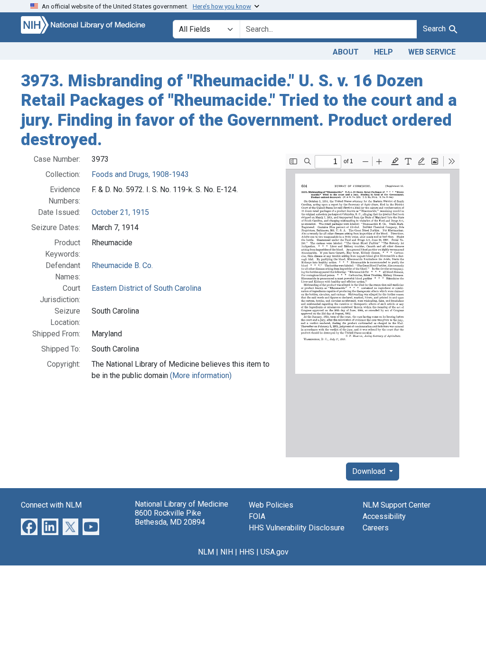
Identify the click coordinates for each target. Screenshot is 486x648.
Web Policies (271, 504)
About (346, 51)
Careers (376, 527)
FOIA (257, 516)
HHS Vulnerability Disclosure (297, 527)
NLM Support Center (396, 504)
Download (369, 471)
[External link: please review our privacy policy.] (29, 526)
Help (383, 51)
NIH (226, 551)
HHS (246, 551)
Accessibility (384, 516)
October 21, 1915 (120, 212)
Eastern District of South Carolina (146, 288)
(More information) (201, 375)
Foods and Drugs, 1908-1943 (140, 174)
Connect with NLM (51, 504)
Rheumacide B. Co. (122, 265)
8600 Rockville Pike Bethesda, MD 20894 (170, 518)
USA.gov (275, 551)
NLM (206, 551)
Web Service (432, 51)
